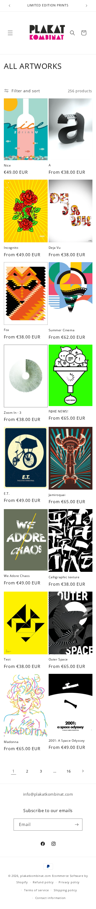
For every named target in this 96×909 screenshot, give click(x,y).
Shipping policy (65, 890)
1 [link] (13, 771)
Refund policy (43, 882)
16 (69, 771)
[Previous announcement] (9, 5)
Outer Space (58, 659)
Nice (7, 165)
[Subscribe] (76, 825)
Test (7, 659)
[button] (10, 33)
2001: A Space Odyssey (67, 741)
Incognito (11, 248)
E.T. (6, 494)
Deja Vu (55, 248)
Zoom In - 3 (13, 413)
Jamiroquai (57, 495)
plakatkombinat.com (35, 876)
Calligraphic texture (64, 577)
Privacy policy (69, 882)
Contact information (50, 898)
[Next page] (82, 771)
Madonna (11, 742)
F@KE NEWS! (58, 411)
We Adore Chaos (17, 576)
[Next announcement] (86, 5)
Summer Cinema (62, 330)
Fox (6, 330)
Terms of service (36, 890)
